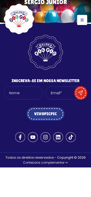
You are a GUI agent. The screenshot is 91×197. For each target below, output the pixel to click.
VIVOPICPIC (45, 113)
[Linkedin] (58, 137)
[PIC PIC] (19, 33)
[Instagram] (45, 137)
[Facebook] (20, 137)
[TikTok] (71, 137)
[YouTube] (33, 137)
